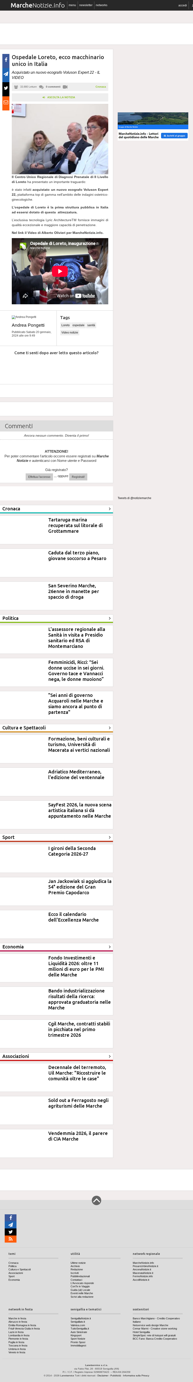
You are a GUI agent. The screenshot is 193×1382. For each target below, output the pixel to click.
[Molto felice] (96, 367)
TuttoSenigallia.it (80, 1328)
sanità (91, 325)
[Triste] (31, 367)
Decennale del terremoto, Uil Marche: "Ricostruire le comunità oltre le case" (77, 1073)
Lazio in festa (16, 1332)
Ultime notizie (78, 1262)
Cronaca (101, 86)
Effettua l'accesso (39, 477)
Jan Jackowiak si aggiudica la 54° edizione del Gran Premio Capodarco (80, 886)
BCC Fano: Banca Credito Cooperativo (155, 1338)
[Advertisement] (153, 78)
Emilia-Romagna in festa (22, 1325)
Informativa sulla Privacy (136, 1375)
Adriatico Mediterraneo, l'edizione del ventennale (76, 774)
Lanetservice (67, 1375)
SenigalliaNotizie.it (81, 1318)
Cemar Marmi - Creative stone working (155, 1328)
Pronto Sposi (78, 1342)
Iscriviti (75, 1273)
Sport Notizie (78, 1338)
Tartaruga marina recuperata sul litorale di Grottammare (75, 525)
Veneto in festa (16, 1352)
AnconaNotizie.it (142, 1269)
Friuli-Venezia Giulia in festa (24, 1328)
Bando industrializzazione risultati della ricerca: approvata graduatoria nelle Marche (79, 999)
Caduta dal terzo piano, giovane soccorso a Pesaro (77, 555)
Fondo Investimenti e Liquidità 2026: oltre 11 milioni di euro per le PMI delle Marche (76, 966)
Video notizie (69, 332)
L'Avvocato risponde (82, 1283)
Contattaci (76, 1279)
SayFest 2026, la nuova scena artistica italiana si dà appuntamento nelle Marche (80, 810)
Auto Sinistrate (79, 1332)
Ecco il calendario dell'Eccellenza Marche (73, 917)
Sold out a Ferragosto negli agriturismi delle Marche (78, 1103)
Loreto (65, 325)
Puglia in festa (16, 1342)
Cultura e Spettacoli (19, 1269)
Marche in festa (17, 1318)
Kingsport (76, 1335)
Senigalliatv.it (78, 1321)
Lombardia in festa (18, 1335)
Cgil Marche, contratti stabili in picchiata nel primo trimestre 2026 (79, 1029)
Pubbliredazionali (80, 1276)
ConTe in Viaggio (80, 1286)
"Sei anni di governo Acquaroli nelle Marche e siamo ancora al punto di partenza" (75, 703)
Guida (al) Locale (80, 1290)
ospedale (78, 325)
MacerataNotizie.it (143, 1273)
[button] (183, 5)
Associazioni (15, 1273)
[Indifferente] (52, 367)
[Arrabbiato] (9, 367)
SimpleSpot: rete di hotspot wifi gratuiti (154, 1335)
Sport (11, 1276)
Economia (14, 1279)
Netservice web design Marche (150, 1325)
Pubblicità (115, 1375)
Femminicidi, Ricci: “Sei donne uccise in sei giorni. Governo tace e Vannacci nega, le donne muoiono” (76, 670)
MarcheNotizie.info (143, 1262)
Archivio (75, 1266)
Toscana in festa (17, 1345)
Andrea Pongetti (28, 325)
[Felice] (74, 367)
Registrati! (78, 477)
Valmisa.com (78, 1325)
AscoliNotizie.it (141, 1279)
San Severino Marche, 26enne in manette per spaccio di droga (73, 591)
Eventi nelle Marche (82, 1293)
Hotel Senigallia (141, 1332)
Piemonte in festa (18, 1338)
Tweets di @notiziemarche (134, 498)
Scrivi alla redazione (82, 1296)
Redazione (77, 1269)
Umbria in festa (17, 1349)
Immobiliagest (78, 1345)
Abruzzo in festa (17, 1321)
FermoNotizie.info (143, 1276)
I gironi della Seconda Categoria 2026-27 (72, 851)
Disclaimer (102, 1375)
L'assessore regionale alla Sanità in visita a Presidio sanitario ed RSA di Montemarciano (76, 637)
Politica (12, 1266)
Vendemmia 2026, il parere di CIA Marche (78, 1136)
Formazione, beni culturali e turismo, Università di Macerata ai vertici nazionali (79, 744)
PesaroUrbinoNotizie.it (145, 1266)
